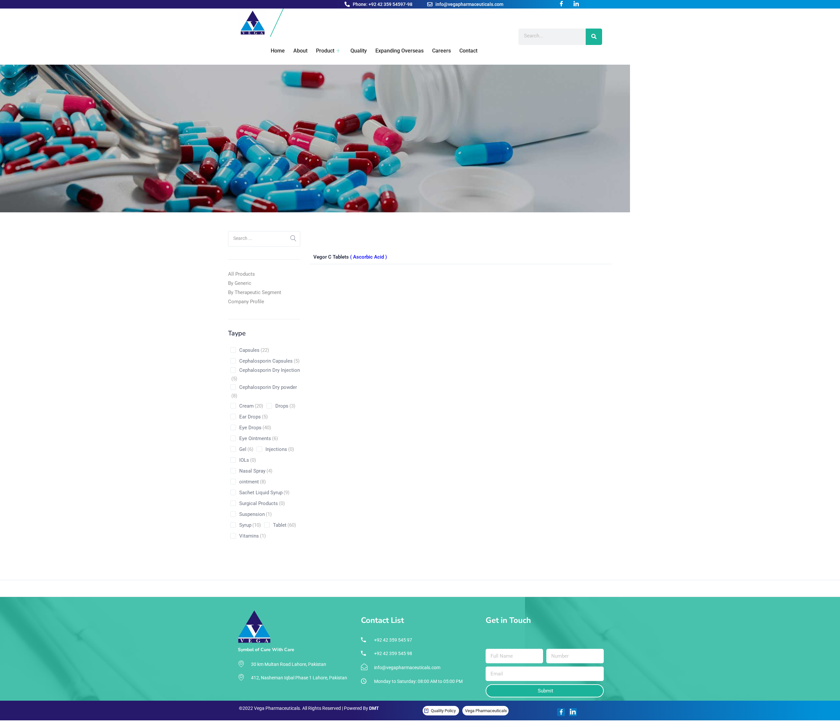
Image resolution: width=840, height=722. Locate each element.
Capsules (254, 350)
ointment (252, 482)
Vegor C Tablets (350, 257)
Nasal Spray (255, 471)
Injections (279, 449)
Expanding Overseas (399, 51)
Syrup (250, 525)
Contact (468, 51)
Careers (441, 51)
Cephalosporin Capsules (269, 361)
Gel (246, 449)
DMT (374, 708)
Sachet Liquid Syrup (264, 493)
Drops (285, 406)
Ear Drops (253, 417)
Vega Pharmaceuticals (486, 710)
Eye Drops (255, 428)
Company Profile (246, 302)
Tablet (284, 525)
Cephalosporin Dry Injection (265, 374)
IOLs (247, 460)
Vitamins (252, 536)
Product (325, 51)
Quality (358, 51)
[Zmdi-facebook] (561, 712)
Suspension (255, 514)
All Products (241, 274)
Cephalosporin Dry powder (264, 391)
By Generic (239, 283)
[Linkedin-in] (573, 712)
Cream (251, 406)
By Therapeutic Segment (254, 292)
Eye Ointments (258, 438)
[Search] (594, 37)
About (300, 51)
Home (278, 51)
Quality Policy (443, 710)
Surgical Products (262, 503)
